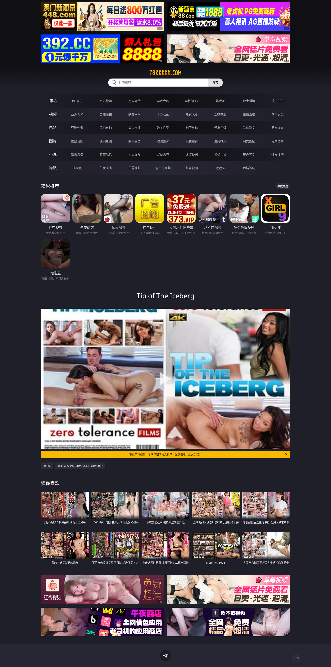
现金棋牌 (249, 101)
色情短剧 (249, 168)
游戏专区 (163, 101)
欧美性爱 (163, 128)
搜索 (215, 82)
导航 (53, 167)
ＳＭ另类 (277, 114)
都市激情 (77, 154)
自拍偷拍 (106, 114)
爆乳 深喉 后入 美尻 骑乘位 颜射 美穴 (80, 466)
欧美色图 (134, 141)
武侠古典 (163, 154)
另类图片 (277, 141)
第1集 (47, 466)
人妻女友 (134, 154)
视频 (53, 114)
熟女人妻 (192, 114)
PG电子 (77, 101)
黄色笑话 (249, 154)
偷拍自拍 (106, 128)
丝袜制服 (220, 114)
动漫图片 (163, 141)
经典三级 (220, 128)
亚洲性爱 (77, 128)
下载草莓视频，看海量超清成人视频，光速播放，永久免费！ (165, 454)
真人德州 (106, 101)
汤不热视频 (163, 168)
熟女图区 (249, 141)
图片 (53, 141)
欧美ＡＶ (134, 114)
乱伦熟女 (249, 128)
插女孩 (77, 168)
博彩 (53, 100)
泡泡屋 (220, 168)
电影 (53, 127)
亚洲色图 (106, 141)
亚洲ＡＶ (77, 114)
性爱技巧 (277, 154)
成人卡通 (134, 128)
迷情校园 (192, 154)
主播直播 (249, 114)
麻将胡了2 (192, 101)
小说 (53, 154)
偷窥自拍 (77, 141)
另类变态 (277, 128)
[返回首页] (296, 658)
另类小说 (220, 154)
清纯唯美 (220, 141)
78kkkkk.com (165, 73)
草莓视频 (134, 168)
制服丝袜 (192, 128)
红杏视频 (192, 168)
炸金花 (220, 101)
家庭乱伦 (106, 154)
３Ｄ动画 (163, 114)
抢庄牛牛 (277, 101)
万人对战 (134, 101)
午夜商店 (106, 168)
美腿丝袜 (192, 141)
